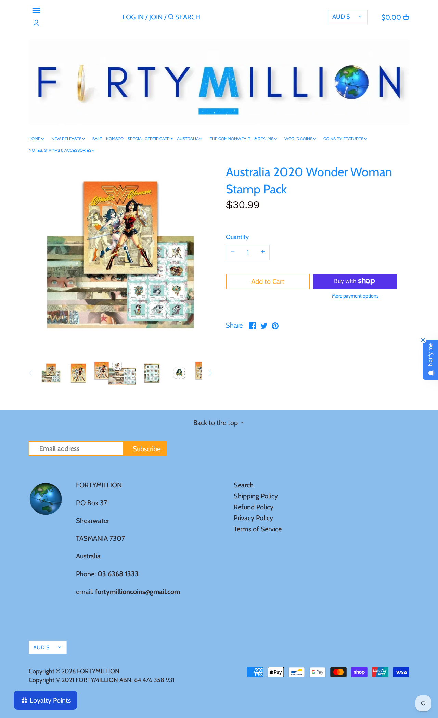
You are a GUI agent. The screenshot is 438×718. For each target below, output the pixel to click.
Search (244, 485)
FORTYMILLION (98, 671)
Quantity (237, 237)
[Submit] (171, 18)
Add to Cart (267, 281)
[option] (51, 373)
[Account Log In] (36, 23)
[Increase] (262, 252)
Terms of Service (258, 529)
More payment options (355, 296)
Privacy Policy (253, 518)
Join (156, 17)
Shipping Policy (256, 496)
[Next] (210, 373)
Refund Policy (253, 507)
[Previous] (30, 373)
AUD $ (341, 16)
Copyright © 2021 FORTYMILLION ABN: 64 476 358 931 (102, 680)
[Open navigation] (36, 10)
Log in (133, 17)
